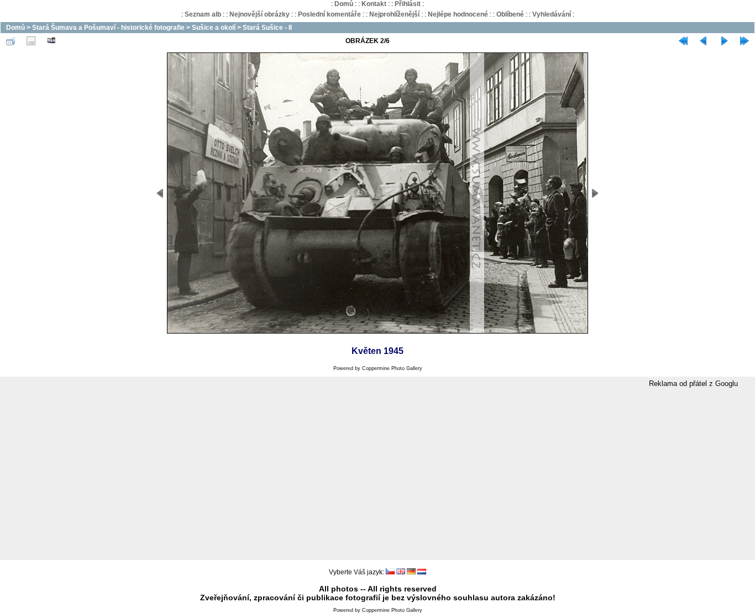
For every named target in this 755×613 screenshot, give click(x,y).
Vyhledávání (551, 14)
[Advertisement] (377, 474)
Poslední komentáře (329, 14)
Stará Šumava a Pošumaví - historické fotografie (108, 27)
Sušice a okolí (213, 27)
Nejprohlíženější (394, 14)
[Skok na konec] (744, 41)
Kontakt (373, 4)
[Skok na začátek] (683, 41)
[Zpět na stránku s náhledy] (10, 41)
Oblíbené (510, 14)
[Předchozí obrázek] (704, 41)
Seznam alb (203, 14)
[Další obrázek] (724, 41)
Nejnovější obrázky (259, 14)
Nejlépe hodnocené (458, 14)
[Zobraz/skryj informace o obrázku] (31, 41)
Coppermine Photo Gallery (392, 368)
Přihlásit (408, 4)
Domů (343, 4)
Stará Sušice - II (267, 27)
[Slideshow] (51, 41)
